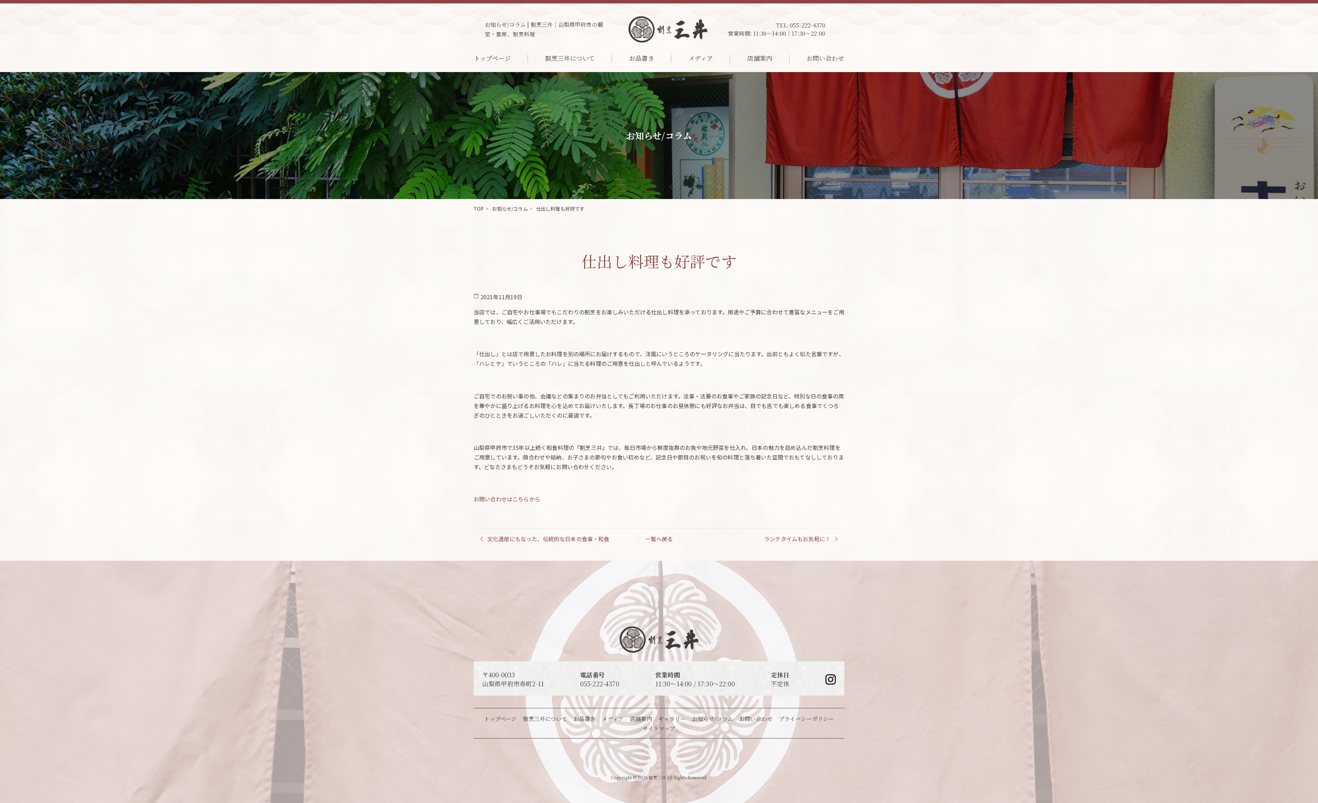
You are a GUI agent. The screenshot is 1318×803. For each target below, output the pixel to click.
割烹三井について (570, 58)
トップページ (492, 58)
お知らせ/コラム (510, 208)
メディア (701, 58)
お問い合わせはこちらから (507, 499)
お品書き (641, 58)
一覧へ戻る (659, 539)
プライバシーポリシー (806, 719)
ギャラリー (672, 719)
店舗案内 (759, 58)
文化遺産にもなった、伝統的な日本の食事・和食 (548, 539)
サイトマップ (659, 728)
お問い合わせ (825, 58)
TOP (479, 208)
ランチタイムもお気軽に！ (797, 539)
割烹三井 (657, 777)
